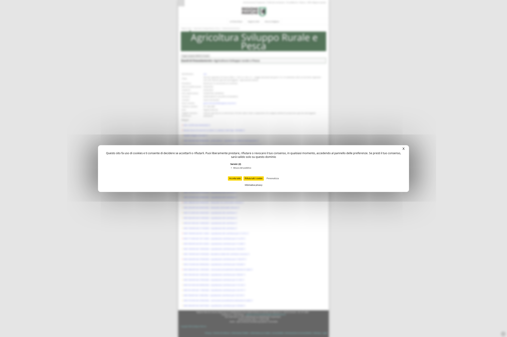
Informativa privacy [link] (253, 185)
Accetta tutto (235, 178)
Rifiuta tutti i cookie (253, 178)
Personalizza (273, 178)
